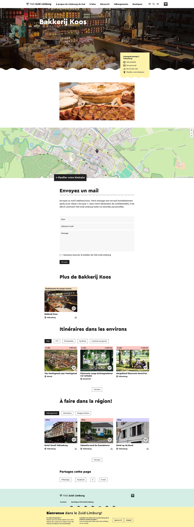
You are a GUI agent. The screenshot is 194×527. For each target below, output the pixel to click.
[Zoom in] (191, 130)
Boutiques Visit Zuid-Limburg (82, 502)
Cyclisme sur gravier (99, 341)
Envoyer (64, 262)
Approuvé (118, 520)
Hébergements (121, 4)
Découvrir (105, 4)
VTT (56, 341)
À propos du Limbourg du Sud (70, 4)
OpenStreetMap (182, 177)
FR (158, 4)
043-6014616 (131, 62)
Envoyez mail (131, 65)
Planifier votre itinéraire (135, 72)
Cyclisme (82, 341)
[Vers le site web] (75, 317)
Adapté (128, 520)
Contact (63, 502)
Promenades (68, 341)
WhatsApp (65, 480)
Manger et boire (83, 413)
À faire (93, 4)
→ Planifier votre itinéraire (70, 177)
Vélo (48, 341)
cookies (86, 523)
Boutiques (137, 4)
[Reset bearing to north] (191, 135)
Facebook (81, 480)
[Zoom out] (191, 133)
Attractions (67, 413)
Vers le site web (132, 69)
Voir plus (97, 389)
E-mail (103, 480)
